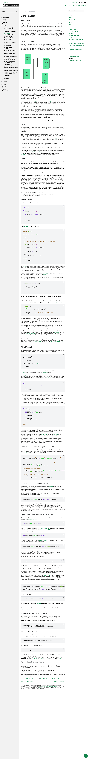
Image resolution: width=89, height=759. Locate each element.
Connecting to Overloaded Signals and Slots (76, 32)
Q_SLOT (52, 658)
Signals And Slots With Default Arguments (76, 40)
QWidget (52, 101)
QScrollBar (23, 154)
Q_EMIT (59, 658)
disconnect (56, 332)
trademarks (41, 687)
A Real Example (72, 29)
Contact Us (73, 2)
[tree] (9, 53)
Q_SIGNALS (35, 658)
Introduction (71, 17)
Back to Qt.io (6, 2)
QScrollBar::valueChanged (37, 152)
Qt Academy (72, 5)
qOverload (26, 452)
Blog (77, 2)
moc (41, 147)
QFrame (37, 363)
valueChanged (44, 434)
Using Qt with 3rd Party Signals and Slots (77, 46)
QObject (35, 101)
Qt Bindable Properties (59, 681)
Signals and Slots (73, 20)
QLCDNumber (45, 372)
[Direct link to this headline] (31, 21)
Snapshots (83, 5)
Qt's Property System (57, 679)
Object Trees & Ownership (27, 681)
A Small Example (72, 27)
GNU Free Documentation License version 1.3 (49, 686)
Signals (70, 22)
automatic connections (59, 341)
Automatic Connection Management (74, 36)
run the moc (48, 377)
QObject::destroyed (32, 519)
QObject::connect (58, 302)
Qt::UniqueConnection (30, 333)
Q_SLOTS (47, 658)
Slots (70, 24)
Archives (78, 5)
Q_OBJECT (47, 273)
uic (52, 341)
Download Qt (82, 2)
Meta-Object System (45, 679)
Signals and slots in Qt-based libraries (76, 50)
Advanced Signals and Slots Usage (76, 43)
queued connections (52, 138)
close (54, 26)
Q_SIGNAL (41, 658)
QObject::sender (24, 618)
